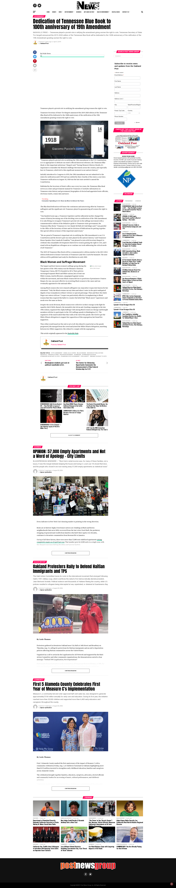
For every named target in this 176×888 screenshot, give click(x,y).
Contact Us (125, 12)
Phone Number (118, 116)
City (115, 104)
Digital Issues (116, 12)
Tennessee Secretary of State (50, 356)
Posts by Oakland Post (58, 344)
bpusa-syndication (46, 472)
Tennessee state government (70, 356)
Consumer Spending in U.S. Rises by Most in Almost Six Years (63, 201)
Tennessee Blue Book (89, 354)
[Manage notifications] (171, 884)
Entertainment (69, 12)
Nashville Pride (72, 333)
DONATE (54, 12)
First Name (117, 81)
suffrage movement (66, 354)
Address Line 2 (118, 98)
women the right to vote (99, 356)
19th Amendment (57, 353)
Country (130, 110)
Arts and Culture (89, 12)
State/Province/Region (134, 104)
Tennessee (78, 354)
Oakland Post (44, 43)
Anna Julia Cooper (70, 353)
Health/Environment (103, 12)
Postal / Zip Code (119, 110)
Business (78, 12)
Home (48, 12)
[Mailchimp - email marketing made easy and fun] (137, 122)
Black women (81, 353)
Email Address (119, 75)
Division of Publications (95, 353)
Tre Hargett (85, 356)
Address (116, 93)
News (60, 12)
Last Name (117, 87)
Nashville (44, 354)
